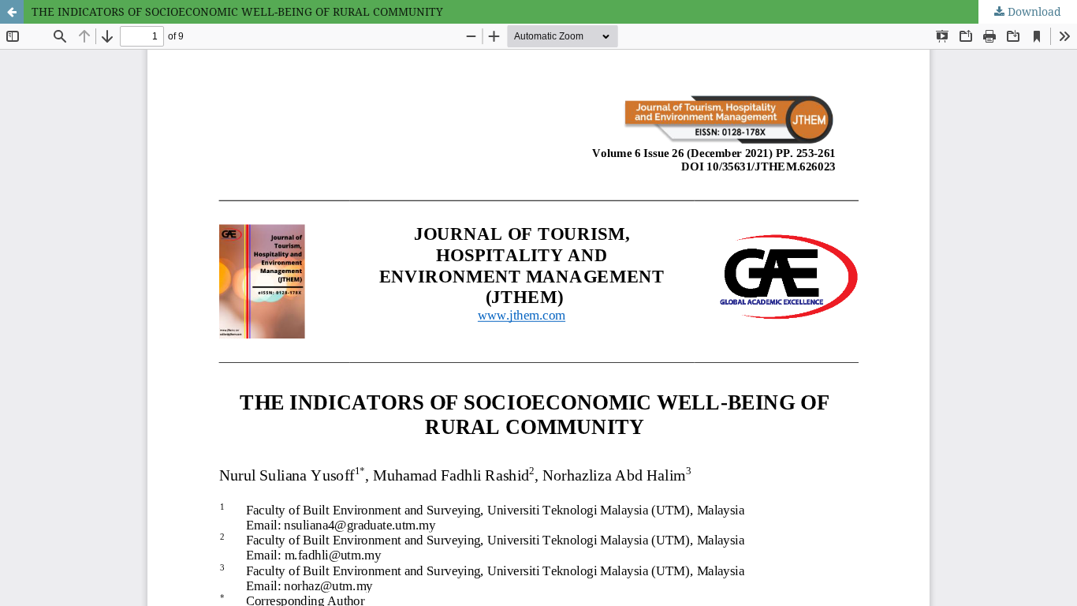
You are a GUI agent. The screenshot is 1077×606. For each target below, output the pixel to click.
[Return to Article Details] (12, 12)
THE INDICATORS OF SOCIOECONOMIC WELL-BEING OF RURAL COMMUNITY (237, 11)
